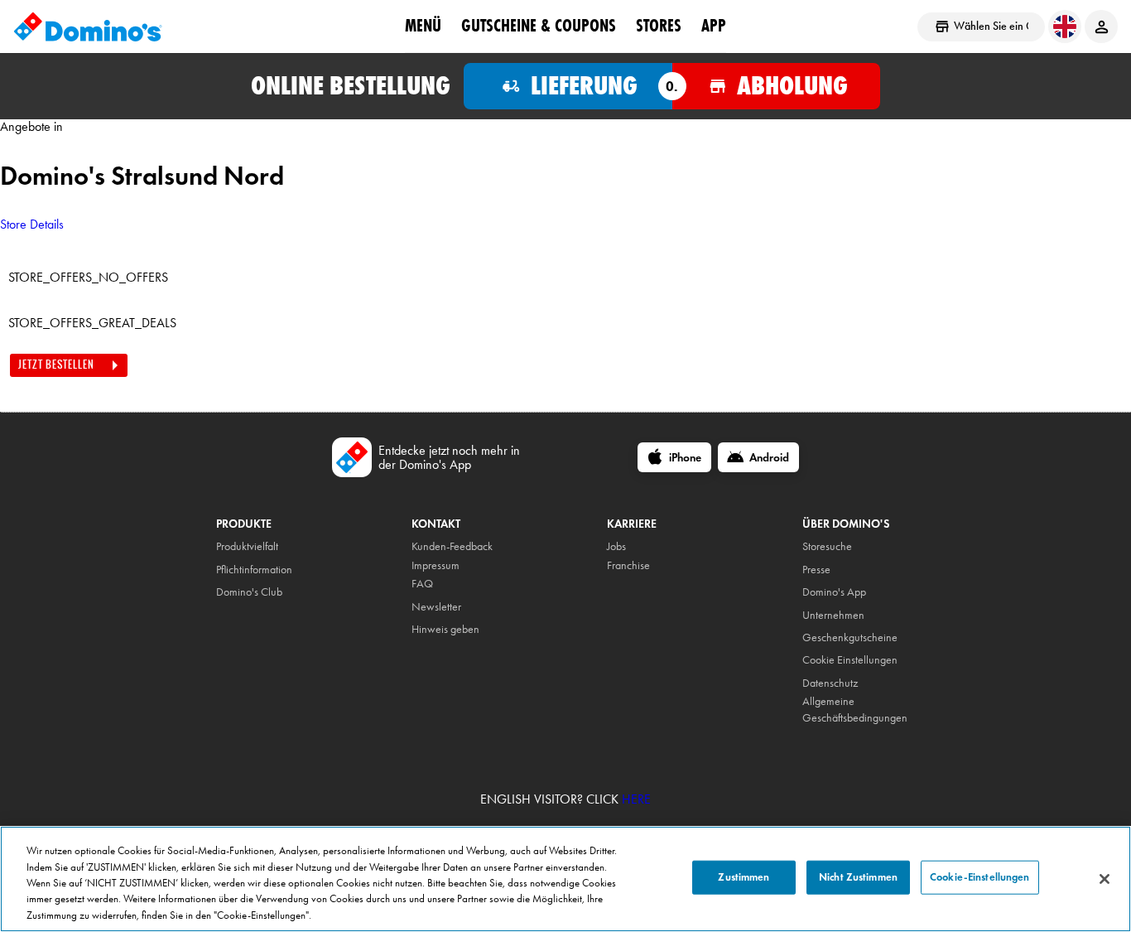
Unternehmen (833, 615)
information (267, 570)
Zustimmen (743, 877)
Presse (816, 570)
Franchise (628, 565)
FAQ (422, 584)
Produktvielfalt (247, 546)
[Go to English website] (1064, 26)
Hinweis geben (445, 629)
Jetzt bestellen (56, 364)
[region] (565, 879)
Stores (658, 25)
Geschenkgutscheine (850, 637)
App (713, 25)
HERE (636, 799)
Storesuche (827, 546)
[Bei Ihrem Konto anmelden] (1101, 26)
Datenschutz (830, 683)
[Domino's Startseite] (87, 26)
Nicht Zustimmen (858, 877)
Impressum (435, 565)
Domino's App (834, 592)
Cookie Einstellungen (850, 660)
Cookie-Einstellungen (980, 877)
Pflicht (229, 570)
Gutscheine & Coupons (538, 25)
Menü (423, 25)
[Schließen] (1104, 879)
